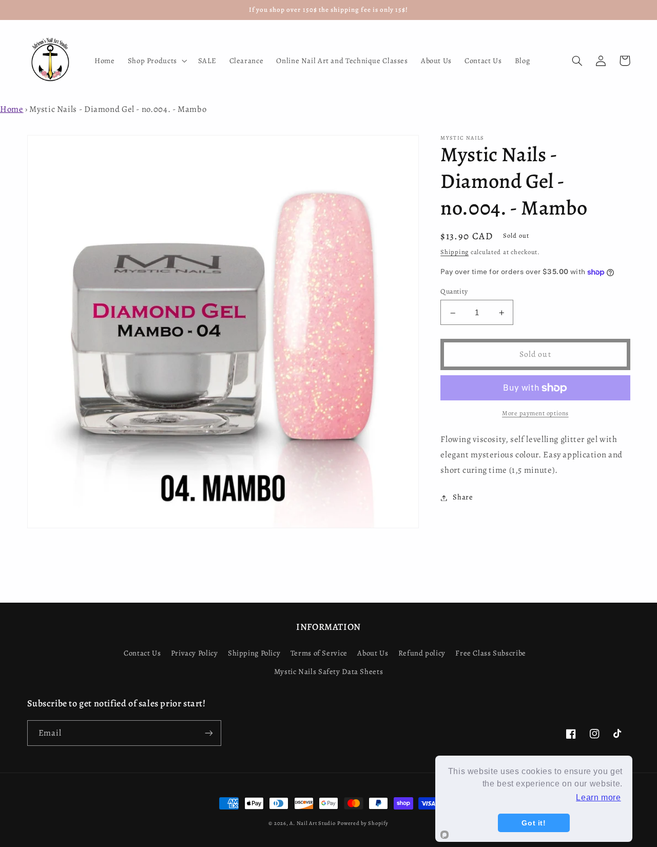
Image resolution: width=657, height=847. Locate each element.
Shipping (454, 252)
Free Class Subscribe (490, 653)
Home (12, 109)
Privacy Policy (194, 653)
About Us (372, 653)
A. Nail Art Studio (312, 823)
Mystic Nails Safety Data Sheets (328, 671)
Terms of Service (319, 653)
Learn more (598, 797)
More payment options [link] (535, 413)
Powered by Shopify (362, 823)
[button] (156, 60)
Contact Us (142, 653)
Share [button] (463, 497)
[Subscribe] (208, 732)
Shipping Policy (254, 653)
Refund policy (422, 653)
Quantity (454, 292)
